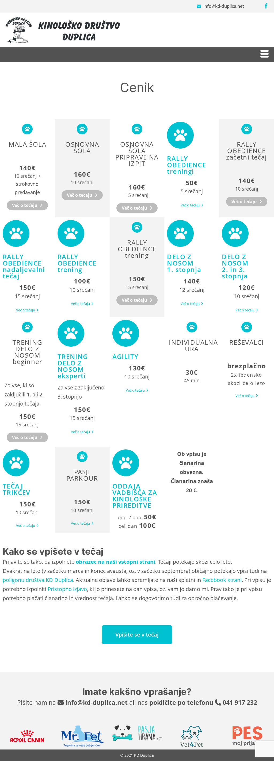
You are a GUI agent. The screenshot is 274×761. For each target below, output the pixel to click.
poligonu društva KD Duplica (38, 580)
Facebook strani (222, 580)
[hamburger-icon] (264, 54)
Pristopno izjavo (67, 589)
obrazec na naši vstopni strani (115, 561)
